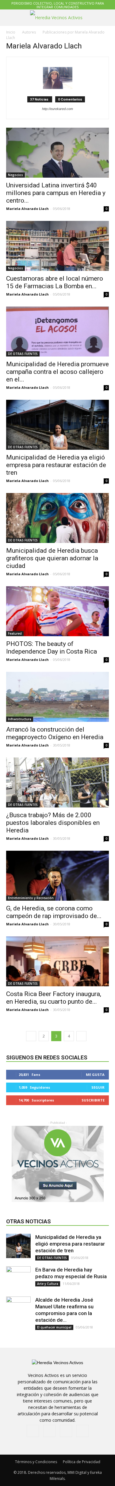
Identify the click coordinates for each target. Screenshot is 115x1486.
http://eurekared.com (57, 109)
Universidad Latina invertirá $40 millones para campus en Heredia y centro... (55, 193)
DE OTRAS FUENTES (23, 354)
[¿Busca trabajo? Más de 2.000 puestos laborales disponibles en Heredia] (57, 782)
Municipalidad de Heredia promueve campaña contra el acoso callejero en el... (57, 371)
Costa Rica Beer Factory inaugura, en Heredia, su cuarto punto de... (53, 997)
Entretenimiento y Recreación (31, 898)
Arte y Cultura (47, 1284)
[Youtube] (82, 1431)
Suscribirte (93, 1100)
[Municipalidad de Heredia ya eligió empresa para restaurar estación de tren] (57, 425)
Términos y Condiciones (36, 1461)
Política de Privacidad (81, 1461)
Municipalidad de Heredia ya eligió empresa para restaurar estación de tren (56, 465)
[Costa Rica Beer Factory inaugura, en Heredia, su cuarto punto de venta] (57, 961)
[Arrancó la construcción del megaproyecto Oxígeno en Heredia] (57, 697)
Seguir (98, 1087)
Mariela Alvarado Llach (27, 208)
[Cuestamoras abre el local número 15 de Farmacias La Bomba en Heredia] (57, 246)
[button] (106, 17)
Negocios (15, 175)
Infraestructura (19, 719)
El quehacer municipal (54, 1327)
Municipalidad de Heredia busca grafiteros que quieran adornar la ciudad (52, 558)
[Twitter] (66, 1431)
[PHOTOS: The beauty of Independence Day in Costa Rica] (57, 611)
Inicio (10, 32)
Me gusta (95, 1074)
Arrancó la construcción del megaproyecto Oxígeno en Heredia (54, 733)
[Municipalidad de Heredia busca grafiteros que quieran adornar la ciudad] (57, 518)
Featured (15, 633)
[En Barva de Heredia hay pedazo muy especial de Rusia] (18, 1278)
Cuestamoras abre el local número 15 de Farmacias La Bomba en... (54, 282)
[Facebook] (33, 1431)
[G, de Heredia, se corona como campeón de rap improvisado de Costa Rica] (57, 876)
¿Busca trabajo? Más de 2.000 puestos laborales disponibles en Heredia (53, 822)
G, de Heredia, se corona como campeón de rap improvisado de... (54, 912)
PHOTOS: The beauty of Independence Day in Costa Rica (51, 647)
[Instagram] (49, 1431)
